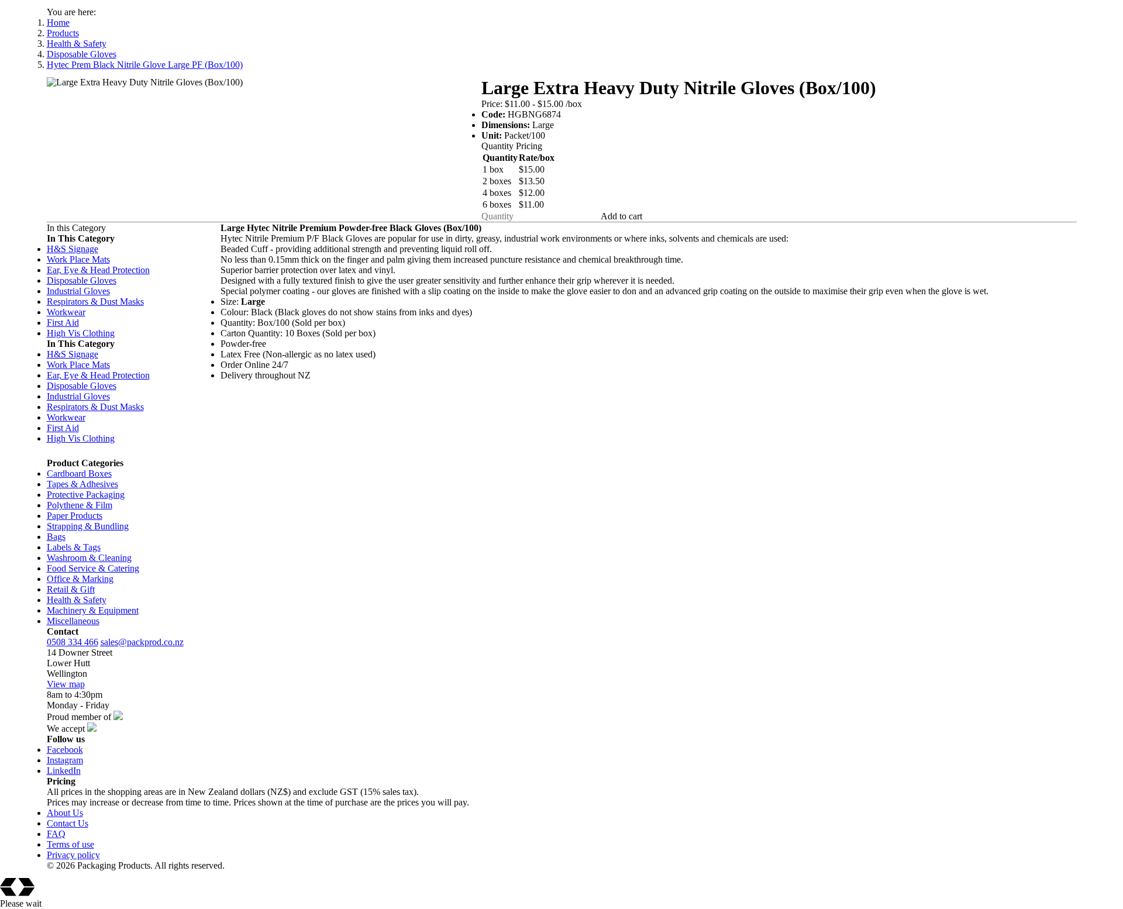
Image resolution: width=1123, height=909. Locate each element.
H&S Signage (72, 249)
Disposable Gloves (81, 54)
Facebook (65, 750)
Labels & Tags (74, 547)
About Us (65, 813)
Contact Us (67, 823)
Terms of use (70, 844)
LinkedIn (64, 771)
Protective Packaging (86, 495)
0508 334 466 (72, 642)
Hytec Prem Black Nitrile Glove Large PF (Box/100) (145, 65)
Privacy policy (73, 855)
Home (58, 22)
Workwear (66, 312)
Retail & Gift (71, 589)
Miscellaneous (73, 621)
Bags (56, 537)
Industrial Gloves (78, 291)
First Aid (63, 323)
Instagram (65, 760)
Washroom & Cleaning (89, 558)
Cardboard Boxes (79, 473)
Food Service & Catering (93, 568)
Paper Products (74, 516)
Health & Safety (76, 44)
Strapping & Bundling (88, 526)
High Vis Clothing (81, 333)
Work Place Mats (78, 259)
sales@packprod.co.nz (142, 642)
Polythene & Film (79, 505)
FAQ (56, 834)
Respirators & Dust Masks (95, 302)
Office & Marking (80, 579)
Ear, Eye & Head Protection (98, 270)
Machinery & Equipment (93, 610)
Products (63, 33)
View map (66, 684)
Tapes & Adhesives (82, 484)
